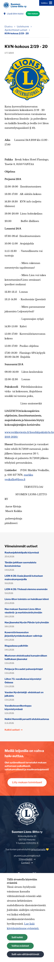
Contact (25, 862)
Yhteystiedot (25, 859)
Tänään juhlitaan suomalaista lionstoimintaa (20, 564)
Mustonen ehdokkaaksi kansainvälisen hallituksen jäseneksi (26, 657)
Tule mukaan (33, 14)
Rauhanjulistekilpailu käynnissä (22, 552)
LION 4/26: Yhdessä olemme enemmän (26, 589)
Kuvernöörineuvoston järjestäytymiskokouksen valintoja (23, 634)
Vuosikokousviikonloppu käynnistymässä (18, 707)
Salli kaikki (17, 937)
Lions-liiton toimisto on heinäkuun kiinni (27, 599)
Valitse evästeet (20, 945)
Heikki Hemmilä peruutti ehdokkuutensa (27, 719)
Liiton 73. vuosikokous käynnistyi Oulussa (23, 681)
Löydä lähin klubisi (15, 13)
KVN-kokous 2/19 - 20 (17, 33)
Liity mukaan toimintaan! (27, 782)
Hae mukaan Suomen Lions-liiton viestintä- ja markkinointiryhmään (23, 611)
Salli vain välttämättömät (25, 954)
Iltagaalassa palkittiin (16, 645)
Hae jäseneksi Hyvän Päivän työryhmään (27, 622)
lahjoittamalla (38, 849)
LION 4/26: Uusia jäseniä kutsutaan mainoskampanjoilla (24, 577)
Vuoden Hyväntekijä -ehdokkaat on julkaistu (24, 694)
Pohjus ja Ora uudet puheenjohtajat (24, 669)
